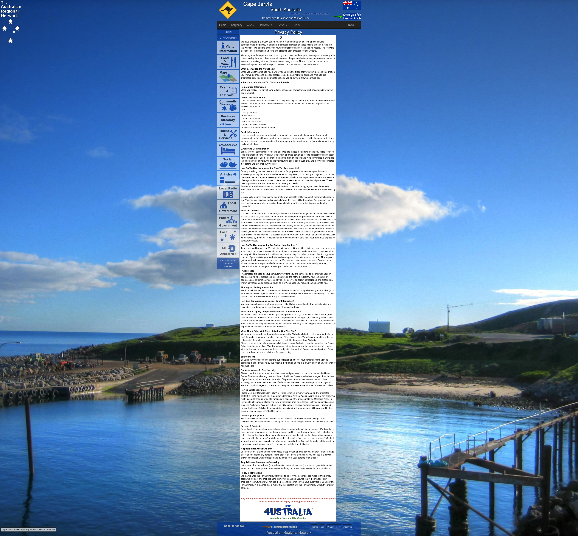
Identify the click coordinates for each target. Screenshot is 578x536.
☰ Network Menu (228, 37)
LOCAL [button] (250, 24)
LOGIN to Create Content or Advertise (228, 263)
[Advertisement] (349, 74)
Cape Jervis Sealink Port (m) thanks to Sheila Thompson (29, 529)
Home (222, 25)
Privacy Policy (333, 527)
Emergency (235, 25)
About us (347, 527)
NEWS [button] (351, 24)
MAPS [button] (297, 24)
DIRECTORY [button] (266, 24)
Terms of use (318, 527)
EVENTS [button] (283, 24)
